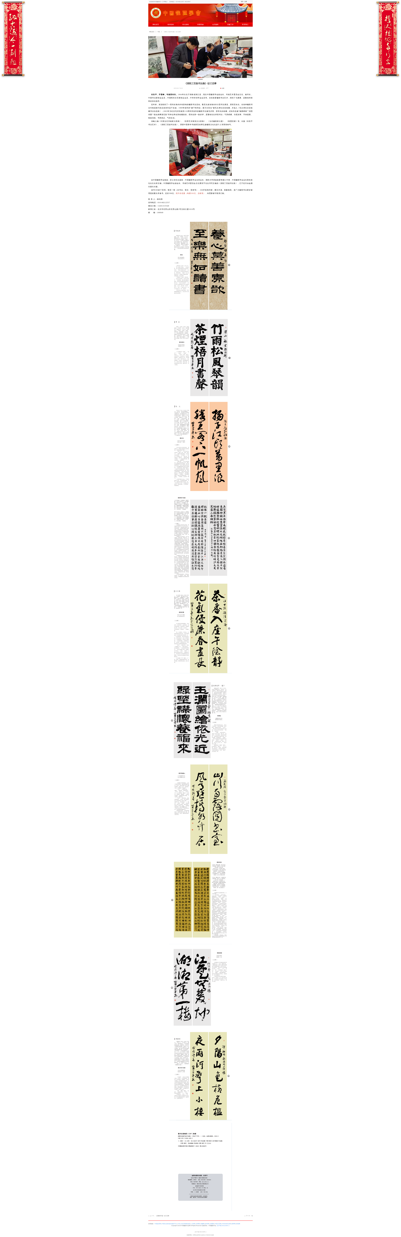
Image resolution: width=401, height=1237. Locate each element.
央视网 (212, 1223)
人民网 (193, 1223)
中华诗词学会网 (226, 1223)
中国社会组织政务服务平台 (169, 1223)
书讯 (158, 31)
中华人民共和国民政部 (184, 1223)
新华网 (207, 1223)
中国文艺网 (218, 1223)
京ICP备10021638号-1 (223, 1225)
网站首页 (151, 31)
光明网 (198, 1223)
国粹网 (233, 1223)
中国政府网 (158, 1223)
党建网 (202, 1223)
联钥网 (238, 1223)
